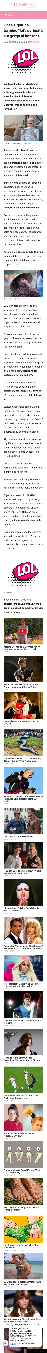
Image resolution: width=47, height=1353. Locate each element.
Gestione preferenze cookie (36, 1351)
